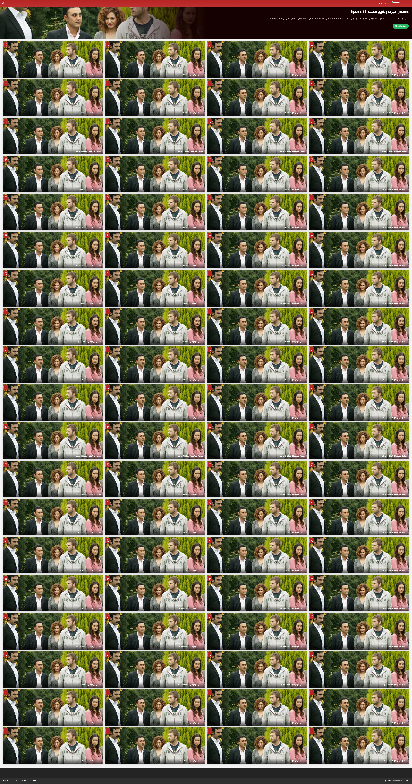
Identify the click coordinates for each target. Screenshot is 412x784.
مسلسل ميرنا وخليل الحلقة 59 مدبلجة (380, 11)
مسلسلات (381, 3)
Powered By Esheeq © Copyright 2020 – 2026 (20, 780)
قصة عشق (388, 780)
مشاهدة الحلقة (400, 26)
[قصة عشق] (400, 3)
